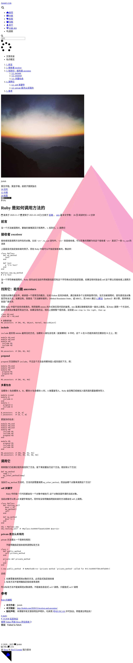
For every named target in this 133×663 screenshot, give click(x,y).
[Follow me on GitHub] (6, 661)
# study (4, 616)
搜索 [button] (11, 31)
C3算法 (99, 298)
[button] (66, 7)
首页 (11, 13)
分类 (11, 16)
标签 (11, 19)
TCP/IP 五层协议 (10, 619)
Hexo (6, 650)
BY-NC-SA (60, 611)
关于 (11, 25)
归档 (11, 22)
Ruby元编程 (6, 600)
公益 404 (13, 28)
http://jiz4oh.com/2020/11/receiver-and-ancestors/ (37, 608)
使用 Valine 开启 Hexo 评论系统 (15, 622)
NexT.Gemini (16, 650)
